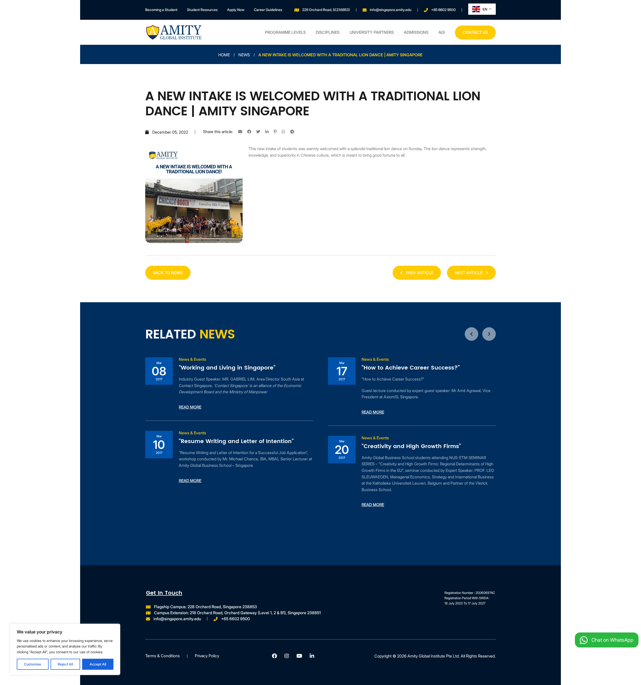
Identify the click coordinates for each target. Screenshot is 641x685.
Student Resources (202, 10)
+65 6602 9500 (443, 10)
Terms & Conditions (162, 655)
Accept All (98, 664)
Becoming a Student (161, 10)
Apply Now (235, 10)
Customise (32, 664)
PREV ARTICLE (419, 272)
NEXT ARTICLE (469, 272)
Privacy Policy (207, 655)
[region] (65, 649)
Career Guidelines (268, 10)
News (244, 54)
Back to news (168, 272)
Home (224, 54)
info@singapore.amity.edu (390, 10)
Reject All (65, 664)
